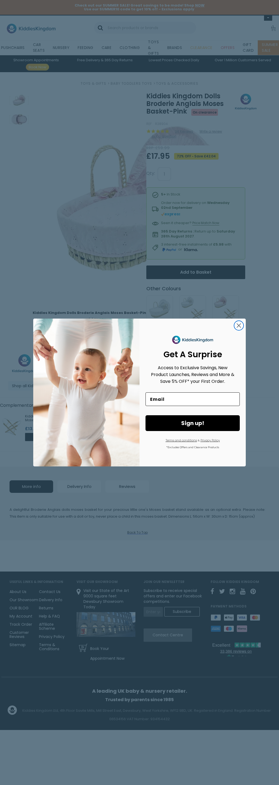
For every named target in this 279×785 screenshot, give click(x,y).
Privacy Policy (210, 440)
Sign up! (192, 423)
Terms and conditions (181, 440)
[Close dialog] (239, 325)
